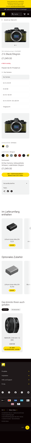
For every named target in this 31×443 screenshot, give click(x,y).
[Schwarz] (3, 155)
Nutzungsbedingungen (8, 415)
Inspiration (5, 375)
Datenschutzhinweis (18, 413)
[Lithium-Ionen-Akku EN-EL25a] (12, 270)
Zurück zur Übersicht (10, 20)
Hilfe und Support (7, 380)
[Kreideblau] (11, 155)
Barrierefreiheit (16, 418)
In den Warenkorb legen (12, 348)
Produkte (4, 371)
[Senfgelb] (7, 155)
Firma (3, 384)
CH (3, 410)
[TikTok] (3, 392)
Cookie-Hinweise (6, 418)
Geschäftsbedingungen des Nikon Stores (12, 416)
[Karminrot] (19, 155)
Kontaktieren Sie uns (7, 413)
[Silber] (7, 146)
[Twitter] (22, 392)
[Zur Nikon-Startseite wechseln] (3, 14)
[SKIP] (27, 428)
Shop (12, 245)
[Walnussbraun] (15, 155)
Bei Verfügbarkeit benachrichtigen (15, 174)
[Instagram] (9, 392)
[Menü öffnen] (28, 14)
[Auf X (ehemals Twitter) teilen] (12, 191)
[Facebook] (16, 392)
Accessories (16, 309)
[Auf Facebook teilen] (8, 191)
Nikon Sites (12, 410)
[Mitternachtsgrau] (23, 155)
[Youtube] (28, 392)
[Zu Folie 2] (16, 45)
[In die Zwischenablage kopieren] (4, 191)
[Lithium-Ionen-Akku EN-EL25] (12, 228)
